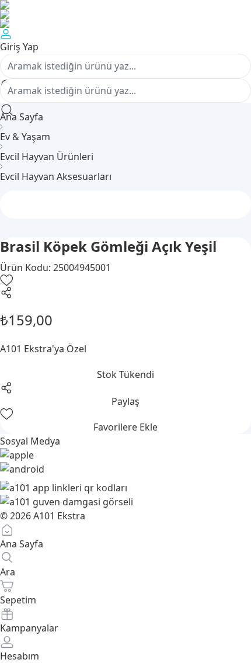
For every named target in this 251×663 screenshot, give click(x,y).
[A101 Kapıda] (125, 23)
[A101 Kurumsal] (125, 4)
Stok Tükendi (125, 374)
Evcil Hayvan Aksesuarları (55, 176)
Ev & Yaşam (25, 136)
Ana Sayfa (21, 116)
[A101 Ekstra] (125, 14)
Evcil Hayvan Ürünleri (46, 156)
